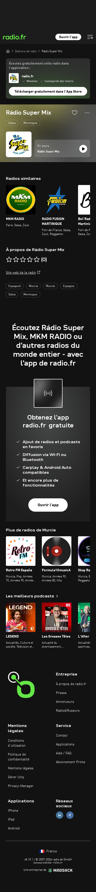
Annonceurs (65, 702)
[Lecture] (83, 149)
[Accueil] (8, 51)
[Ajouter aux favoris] (75, 113)
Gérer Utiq (16, 777)
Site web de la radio (21, 272)
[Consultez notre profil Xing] (70, 815)
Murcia (33, 286)
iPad (11, 819)
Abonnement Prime (70, 762)
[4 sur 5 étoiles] (29, 259)
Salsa (12, 123)
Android (14, 828)
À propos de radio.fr (71, 684)
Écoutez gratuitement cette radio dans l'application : (39, 66)
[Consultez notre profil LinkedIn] (60, 815)
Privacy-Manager (20, 786)
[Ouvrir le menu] (90, 37)
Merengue (30, 123)
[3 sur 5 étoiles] (22, 259)
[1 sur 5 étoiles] (9, 259)
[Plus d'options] (87, 113)
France (51, 851)
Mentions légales (20, 768)
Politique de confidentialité (18, 757)
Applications (65, 744)
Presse (61, 693)
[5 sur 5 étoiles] (36, 259)
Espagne (69, 286)
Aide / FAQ (63, 753)
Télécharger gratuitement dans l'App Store (48, 91)
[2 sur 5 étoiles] (16, 259)
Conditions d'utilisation (17, 743)
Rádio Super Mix (48, 151)
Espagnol (14, 286)
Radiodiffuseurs (68, 710)
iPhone (13, 810)
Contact (62, 735)
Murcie (50, 286)
